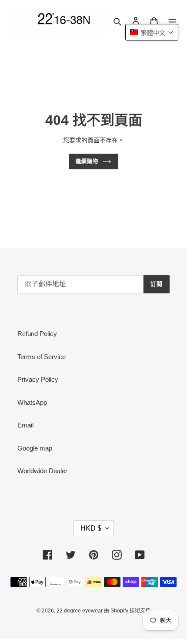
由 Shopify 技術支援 (127, 611)
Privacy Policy (37, 379)
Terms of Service (41, 356)
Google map (34, 448)
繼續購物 (87, 161)
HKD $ (90, 528)
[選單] (172, 21)
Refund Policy (37, 333)
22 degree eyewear (80, 611)
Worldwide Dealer (42, 470)
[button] (152, 32)
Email (25, 425)
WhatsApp (32, 402)
